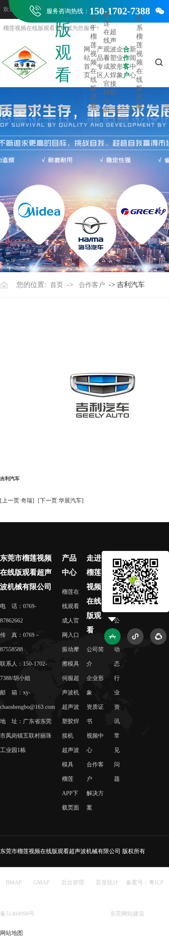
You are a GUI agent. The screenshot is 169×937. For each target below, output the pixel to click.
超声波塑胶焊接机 (113, 62)
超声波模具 (70, 757)
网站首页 (87, 62)
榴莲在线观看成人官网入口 (106, 62)
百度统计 (107, 882)
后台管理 (72, 882)
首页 (56, 284)
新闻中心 (133, 62)
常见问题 (117, 757)
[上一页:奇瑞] (17, 500)
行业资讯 (117, 699)
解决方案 (95, 800)
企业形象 (119, 62)
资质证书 (95, 714)
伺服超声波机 (70, 685)
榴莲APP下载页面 (70, 793)
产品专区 (100, 62)
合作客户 (126, 62)
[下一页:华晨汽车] (61, 500)
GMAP (41, 882)
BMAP (14, 882)
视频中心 (95, 743)
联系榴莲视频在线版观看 (139, 62)
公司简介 (95, 656)
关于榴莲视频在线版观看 (93, 62)
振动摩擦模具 (70, 656)
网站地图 (11, 933)
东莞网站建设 (127, 914)
